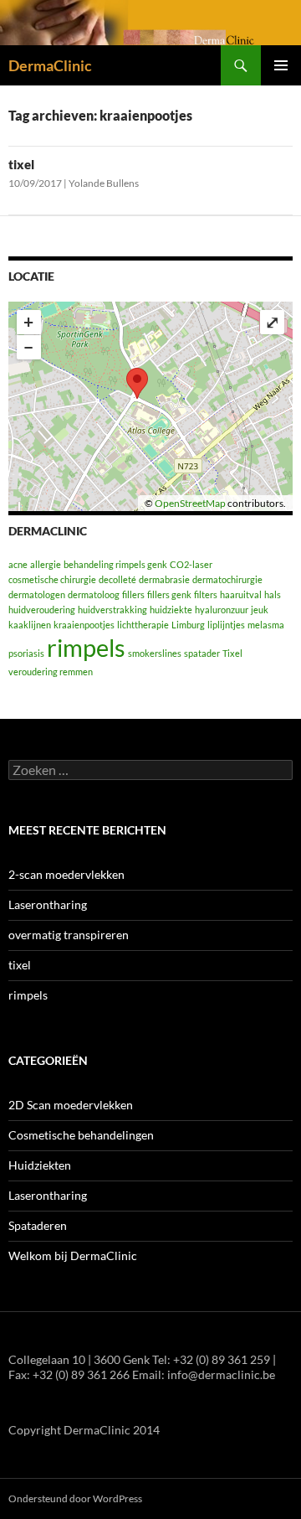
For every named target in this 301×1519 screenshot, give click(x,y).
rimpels (86, 647)
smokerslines (154, 653)
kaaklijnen (29, 624)
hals (272, 594)
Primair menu (281, 65)
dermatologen (36, 594)
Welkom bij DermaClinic (72, 1255)
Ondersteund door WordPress (75, 1498)
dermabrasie (164, 579)
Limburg (188, 624)
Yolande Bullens (104, 183)
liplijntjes (226, 624)
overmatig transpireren (68, 934)
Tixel (232, 653)
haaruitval (241, 594)
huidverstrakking (112, 609)
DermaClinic (50, 65)
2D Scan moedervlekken (70, 1105)
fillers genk (169, 594)
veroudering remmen (50, 671)
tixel (21, 164)
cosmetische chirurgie (52, 579)
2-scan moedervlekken (66, 874)
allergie (45, 564)
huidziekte (171, 609)
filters (205, 594)
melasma (265, 624)
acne (18, 564)
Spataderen (37, 1225)
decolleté (117, 579)
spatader (202, 653)
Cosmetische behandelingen (81, 1135)
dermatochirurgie (227, 579)
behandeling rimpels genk (115, 564)
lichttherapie (143, 624)
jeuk (259, 609)
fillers (133, 594)
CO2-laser (191, 564)
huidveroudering (41, 609)
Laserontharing (47, 904)
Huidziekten (39, 1165)
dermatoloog (94, 594)
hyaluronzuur (221, 609)
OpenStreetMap (190, 503)
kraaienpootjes (84, 624)
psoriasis (26, 653)
